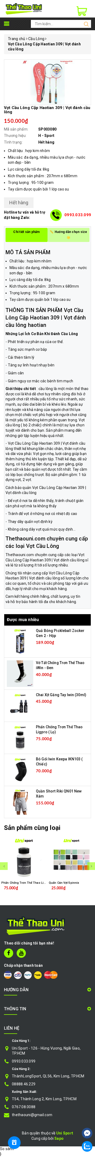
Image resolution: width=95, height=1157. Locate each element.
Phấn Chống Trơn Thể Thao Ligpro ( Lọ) (29, 883)
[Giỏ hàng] (82, 11)
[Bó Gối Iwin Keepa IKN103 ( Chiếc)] (20, 769)
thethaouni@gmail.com (32, 1115)
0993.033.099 (77, 215)
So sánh (7, 1149)
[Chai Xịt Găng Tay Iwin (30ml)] (20, 705)
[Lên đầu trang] (87, 1117)
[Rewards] (14, 1142)
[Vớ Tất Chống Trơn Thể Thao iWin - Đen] (20, 673)
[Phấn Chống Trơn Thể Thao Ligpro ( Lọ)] (20, 737)
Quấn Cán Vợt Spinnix (64, 883)
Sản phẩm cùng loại (32, 827)
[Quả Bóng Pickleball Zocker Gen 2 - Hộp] (20, 641)
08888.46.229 (23, 1084)
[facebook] (8, 953)
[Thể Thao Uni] (24, 8)
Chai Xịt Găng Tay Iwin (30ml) (61, 695)
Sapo (59, 1138)
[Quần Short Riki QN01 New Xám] (20, 801)
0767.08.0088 (23, 1107)
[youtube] (21, 953)
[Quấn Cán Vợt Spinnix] (71, 857)
